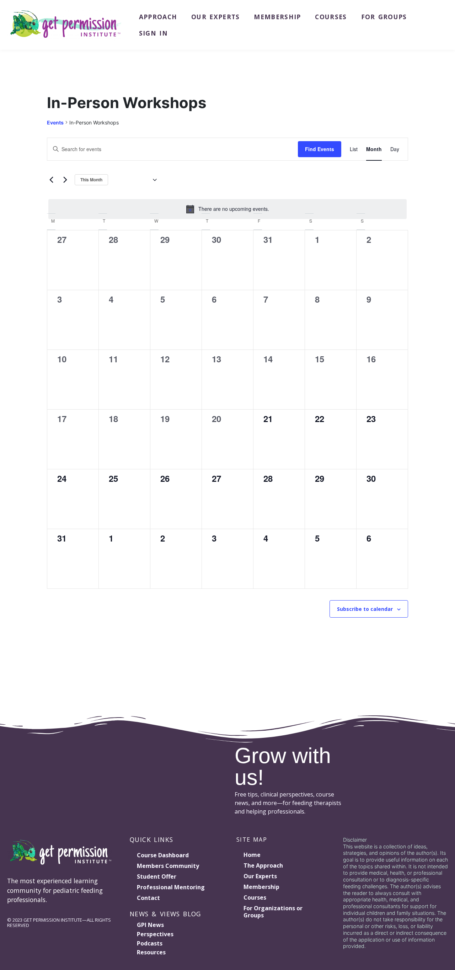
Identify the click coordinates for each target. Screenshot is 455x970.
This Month (91, 179)
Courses (331, 16)
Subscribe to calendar (365, 609)
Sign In (153, 33)
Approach (158, 16)
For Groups (384, 16)
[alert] (227, 209)
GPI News (150, 925)
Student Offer (156, 876)
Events (55, 122)
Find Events (319, 149)
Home (252, 855)
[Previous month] (51, 180)
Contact (148, 898)
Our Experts (215, 16)
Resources (151, 952)
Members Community (168, 866)
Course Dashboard (163, 855)
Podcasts (149, 943)
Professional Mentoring (171, 887)
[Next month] (65, 180)
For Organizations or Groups (273, 911)
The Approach (263, 865)
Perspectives (155, 934)
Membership (277, 16)
